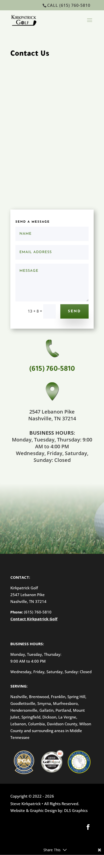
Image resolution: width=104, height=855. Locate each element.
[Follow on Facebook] (88, 827)
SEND (74, 311)
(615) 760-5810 (37, 611)
